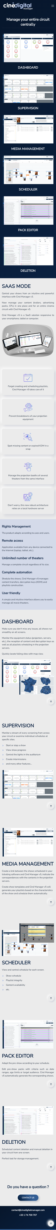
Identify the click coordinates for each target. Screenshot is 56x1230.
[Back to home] (18, 6)
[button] (52, 6)
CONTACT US (28, 1197)
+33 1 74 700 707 (28, 1215)
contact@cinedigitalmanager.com (28, 1210)
